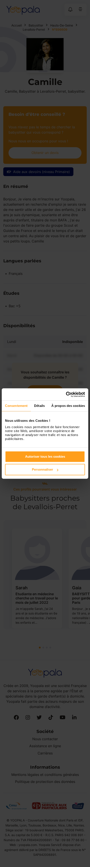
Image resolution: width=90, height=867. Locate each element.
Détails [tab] (39, 406)
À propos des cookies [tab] (68, 406)
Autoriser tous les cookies (45, 456)
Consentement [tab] (16, 406)
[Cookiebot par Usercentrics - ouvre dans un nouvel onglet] (66, 394)
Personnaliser (42, 469)
